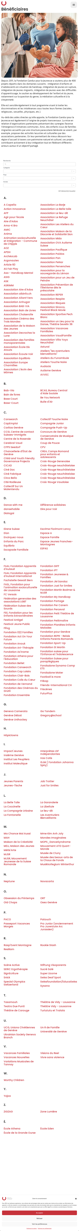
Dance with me (13, 505)
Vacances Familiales (17, 1053)
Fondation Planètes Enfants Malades (57, 626)
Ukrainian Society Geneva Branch (20, 1036)
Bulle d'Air (46, 401)
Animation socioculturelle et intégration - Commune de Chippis (20, 241)
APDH (7, 252)
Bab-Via (9, 390)
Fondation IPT (49, 570)
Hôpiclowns (11, 735)
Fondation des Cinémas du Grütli (21, 689)
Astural (44, 346)
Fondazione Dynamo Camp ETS (57, 667)
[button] (76, 1199)
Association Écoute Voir (18, 354)
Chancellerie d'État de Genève (18, 453)
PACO (7, 919)
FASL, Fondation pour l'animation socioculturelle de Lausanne (20, 587)
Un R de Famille (50, 1027)
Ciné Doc (9, 469)
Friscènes (46, 689)
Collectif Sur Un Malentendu (13, 488)
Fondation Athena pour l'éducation (18, 657)
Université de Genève (53, 1031)
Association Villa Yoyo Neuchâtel (54, 341)
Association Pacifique (53, 249)
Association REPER (51, 294)
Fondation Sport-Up (53, 643)
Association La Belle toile (55, 209)
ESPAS (44, 548)
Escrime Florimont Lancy (55, 529)
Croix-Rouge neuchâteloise (57, 465)
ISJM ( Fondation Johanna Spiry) (57, 764)
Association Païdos (52, 254)
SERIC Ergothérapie (16, 969)
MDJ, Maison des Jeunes (19, 846)
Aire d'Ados (11, 221)
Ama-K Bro (10, 225)
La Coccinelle (12, 806)
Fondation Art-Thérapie (19, 647)
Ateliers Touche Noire (53, 362)
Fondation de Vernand (18, 684)
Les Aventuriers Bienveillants (49, 816)
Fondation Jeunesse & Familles (54, 576)
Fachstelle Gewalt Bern (18, 580)
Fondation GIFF (49, 566)
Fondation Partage (52, 601)
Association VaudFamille (56, 335)
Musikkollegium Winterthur (57, 864)
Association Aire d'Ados (18, 289)
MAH (6, 837)
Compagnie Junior (52, 423)
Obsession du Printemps (19, 898)
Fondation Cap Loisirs (17, 671)
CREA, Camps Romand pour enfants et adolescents (54, 454)
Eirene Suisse (12, 529)
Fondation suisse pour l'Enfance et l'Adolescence (56, 653)
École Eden (47, 1128)
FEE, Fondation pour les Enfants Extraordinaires (18, 614)
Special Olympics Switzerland (14, 983)
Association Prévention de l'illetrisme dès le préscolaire (56, 287)
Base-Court (11, 403)
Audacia (45, 366)
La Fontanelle (12, 815)
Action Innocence (15, 209)
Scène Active (12, 965)
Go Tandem (47, 711)
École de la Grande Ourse (20, 1132)
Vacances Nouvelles (16, 1057)
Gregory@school (51, 715)
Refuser (39, 1218)
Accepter (39, 1213)
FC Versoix (10, 594)
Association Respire (52, 299)
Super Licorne (48, 973)
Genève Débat (13, 715)
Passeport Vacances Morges (17, 925)
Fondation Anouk (14, 643)
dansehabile (12, 509)
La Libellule (47, 806)
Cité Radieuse (12, 482)
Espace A (46, 533)
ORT (42, 898)
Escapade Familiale (16, 549)
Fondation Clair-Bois (17, 675)
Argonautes (11, 260)
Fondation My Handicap (55, 597)
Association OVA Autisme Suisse (56, 244)
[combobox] (39, 171)
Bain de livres (12, 394)
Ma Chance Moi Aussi (17, 833)
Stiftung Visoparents (53, 965)
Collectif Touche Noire (54, 419)
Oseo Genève (48, 902)
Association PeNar (51, 262)
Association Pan (50, 258)
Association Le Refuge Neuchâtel (54, 219)
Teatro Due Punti (14, 1006)
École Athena (12, 1128)
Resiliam (9, 949)
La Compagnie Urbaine (18, 810)
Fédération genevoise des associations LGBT (20, 600)
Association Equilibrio (17, 358)
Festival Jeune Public (17, 624)
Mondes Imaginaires (53, 837)
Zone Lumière (48, 1111)
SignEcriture (11, 973)
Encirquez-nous (13, 537)
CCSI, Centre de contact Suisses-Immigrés (19, 433)
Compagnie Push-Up (53, 427)
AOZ (6, 248)
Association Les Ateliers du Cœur (57, 226)
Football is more (50, 676)
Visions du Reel (49, 1053)
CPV (43, 447)
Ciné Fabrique (12, 474)
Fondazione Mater (51, 672)
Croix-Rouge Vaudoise (54, 482)
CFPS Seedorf (12, 447)
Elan (6, 533)
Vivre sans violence (52, 1057)
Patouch (45, 919)
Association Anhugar (17, 302)
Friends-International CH (56, 685)
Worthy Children (14, 1080)
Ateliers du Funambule (54, 358)
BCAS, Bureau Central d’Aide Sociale (53, 392)
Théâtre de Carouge (16, 1010)
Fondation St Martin (52, 647)
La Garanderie (49, 802)
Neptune (9, 881)
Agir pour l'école (14, 217)
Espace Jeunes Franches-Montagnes (56, 543)
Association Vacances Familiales (54, 330)
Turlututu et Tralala (52, 1010)
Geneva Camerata (15, 711)
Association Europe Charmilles (16, 364)
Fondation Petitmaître (54, 620)
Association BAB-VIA (16, 306)
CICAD (8, 465)
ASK (6, 281)
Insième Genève (14, 755)
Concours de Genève (53, 431)
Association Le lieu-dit (54, 213)
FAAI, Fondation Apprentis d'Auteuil (20, 567)
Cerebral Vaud (13, 443)
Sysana (45, 985)
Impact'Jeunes (13, 751)
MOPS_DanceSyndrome (55, 842)
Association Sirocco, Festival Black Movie (53, 308)
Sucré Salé (46, 969)
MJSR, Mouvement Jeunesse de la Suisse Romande (17, 861)
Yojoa (7, 1096)
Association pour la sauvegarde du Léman (54, 272)
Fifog (7, 628)
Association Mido (51, 238)
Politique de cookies (32, 1228)
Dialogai (9, 513)
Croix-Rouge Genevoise (55, 461)
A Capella (10, 204)
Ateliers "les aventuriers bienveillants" (55, 352)
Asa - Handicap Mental (18, 273)
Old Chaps (10, 902)
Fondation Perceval (52, 609)
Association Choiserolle (18, 314)
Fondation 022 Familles (18, 632)
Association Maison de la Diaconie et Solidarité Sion (56, 233)
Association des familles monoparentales (19, 341)
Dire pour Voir (48, 509)
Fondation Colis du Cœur (19, 679)
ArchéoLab (10, 256)
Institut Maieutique (15, 763)
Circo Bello (10, 478)
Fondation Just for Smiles (56, 585)
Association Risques (52, 303)
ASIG (7, 277)
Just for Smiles (49, 785)
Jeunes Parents (13, 781)
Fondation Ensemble (17, 695)
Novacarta (47, 881)
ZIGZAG (8, 1111)
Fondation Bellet (14, 663)
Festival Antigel (13, 620)
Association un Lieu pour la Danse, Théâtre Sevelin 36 (57, 323)
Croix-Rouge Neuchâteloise (57, 469)
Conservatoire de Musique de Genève (56, 437)
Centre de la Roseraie (17, 438)
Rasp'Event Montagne (17, 945)
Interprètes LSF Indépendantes (50, 752)
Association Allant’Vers (18, 298)
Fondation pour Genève (55, 631)
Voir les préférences (39, 1224)
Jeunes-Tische (13, 785)
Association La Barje (52, 204)
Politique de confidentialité (44, 1228)
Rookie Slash (48, 945)
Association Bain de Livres (20, 310)
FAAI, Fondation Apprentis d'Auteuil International (20, 574)
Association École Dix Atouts (17, 348)
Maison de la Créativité (18, 842)
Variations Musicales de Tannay (19, 1063)
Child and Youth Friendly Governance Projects (19, 460)
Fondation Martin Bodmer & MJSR (57, 591)
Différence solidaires (53, 505)
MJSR (7, 854)
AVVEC (44, 374)
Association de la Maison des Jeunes (19, 327)
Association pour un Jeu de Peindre (57, 279)
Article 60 (9, 264)
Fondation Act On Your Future (18, 638)
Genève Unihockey (15, 719)
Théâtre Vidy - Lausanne (55, 1006)
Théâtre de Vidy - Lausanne (57, 1002)
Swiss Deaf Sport (50, 977)
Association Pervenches (55, 266)
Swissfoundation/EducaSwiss (58, 981)
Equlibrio (9, 545)
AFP (6, 213)
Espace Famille (49, 537)
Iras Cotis (46, 758)
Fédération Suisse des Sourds (17, 607)
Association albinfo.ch (17, 293)
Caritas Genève (13, 427)
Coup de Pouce (50, 443)
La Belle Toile (12, 802)
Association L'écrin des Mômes (18, 371)
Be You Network (50, 397)
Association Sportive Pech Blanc (56, 316)
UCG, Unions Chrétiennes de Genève (19, 1029)
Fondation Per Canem (54, 605)
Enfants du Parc (14, 541)
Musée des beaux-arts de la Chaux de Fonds (56, 859)
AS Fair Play (11, 269)
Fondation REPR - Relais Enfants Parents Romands (56, 637)
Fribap (44, 681)
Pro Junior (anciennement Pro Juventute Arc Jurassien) (56, 926)
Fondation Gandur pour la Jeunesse (3, 3)
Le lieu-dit (46, 810)
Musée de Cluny (50, 853)
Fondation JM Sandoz (53, 581)
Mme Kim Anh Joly (51, 833)
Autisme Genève (50, 370)
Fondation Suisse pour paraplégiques (54, 660)
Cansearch (11, 419)
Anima (8, 233)
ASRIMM (9, 285)
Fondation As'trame (16, 652)
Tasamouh (10, 1002)
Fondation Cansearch (17, 667)
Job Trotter (47, 781)
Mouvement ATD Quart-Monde (55, 847)
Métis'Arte (10, 850)
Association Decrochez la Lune (19, 334)
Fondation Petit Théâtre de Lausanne (57, 615)
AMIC (7, 229)
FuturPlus (46, 693)
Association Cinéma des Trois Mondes (19, 320)
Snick (7, 977)
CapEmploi (11, 423)
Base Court (11, 398)
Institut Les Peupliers (16, 759)
